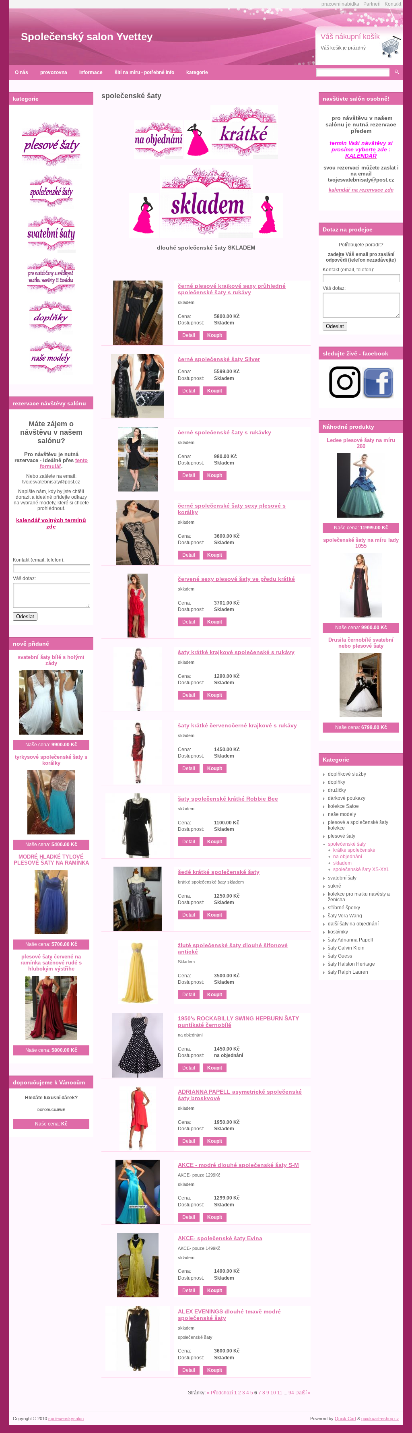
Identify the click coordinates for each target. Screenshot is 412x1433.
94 (291, 1393)
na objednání (347, 856)
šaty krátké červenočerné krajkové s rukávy (237, 725)
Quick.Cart (345, 1418)
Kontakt (393, 4)
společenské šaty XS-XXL (361, 869)
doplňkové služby (347, 774)
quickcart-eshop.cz (380, 1418)
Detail (188, 335)
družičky (337, 790)
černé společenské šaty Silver (219, 359)
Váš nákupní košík (350, 37)
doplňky (336, 782)
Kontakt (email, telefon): (38, 560)
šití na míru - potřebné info (144, 72)
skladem (342, 863)
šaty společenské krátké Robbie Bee (228, 798)
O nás (21, 72)
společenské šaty (347, 844)
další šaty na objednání (353, 924)
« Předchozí (220, 1393)
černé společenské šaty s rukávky (224, 432)
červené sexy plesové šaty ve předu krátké (236, 579)
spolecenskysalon (66, 1418)
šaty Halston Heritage (351, 964)
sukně (334, 886)
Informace (91, 72)
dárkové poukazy (346, 798)
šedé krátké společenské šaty (219, 872)
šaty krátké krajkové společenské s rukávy (236, 652)
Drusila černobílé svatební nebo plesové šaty (360, 643)
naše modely (342, 814)
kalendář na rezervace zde (361, 190)
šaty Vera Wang (345, 916)
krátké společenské (354, 850)
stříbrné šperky (344, 908)
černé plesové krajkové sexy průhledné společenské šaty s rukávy (232, 289)
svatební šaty (342, 878)
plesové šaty (341, 836)
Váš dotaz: (24, 578)
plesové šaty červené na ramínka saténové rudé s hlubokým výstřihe (51, 963)
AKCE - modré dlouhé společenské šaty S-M (238, 1165)
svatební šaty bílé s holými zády (51, 660)
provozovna (53, 72)
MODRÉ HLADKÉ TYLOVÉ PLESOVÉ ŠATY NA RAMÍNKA (51, 860)
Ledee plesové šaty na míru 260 (361, 443)
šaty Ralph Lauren (348, 972)
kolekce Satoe (343, 806)
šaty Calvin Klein (346, 948)
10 (273, 1393)
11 (279, 1393)
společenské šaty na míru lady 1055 (361, 543)
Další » (303, 1393)
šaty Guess (340, 956)
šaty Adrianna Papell (350, 940)
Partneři (372, 4)
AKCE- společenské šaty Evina (220, 1238)
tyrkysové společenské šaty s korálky (51, 760)
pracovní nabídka (340, 4)
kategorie (197, 72)
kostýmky (338, 932)
